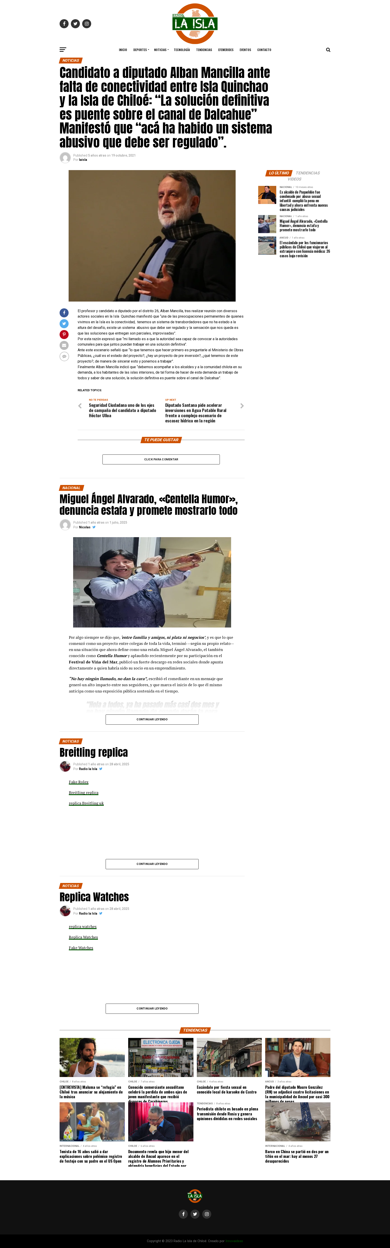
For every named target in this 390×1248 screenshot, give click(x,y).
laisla (83, 160)
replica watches (83, 926)
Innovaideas (234, 1241)
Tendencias (204, 49)
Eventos (245, 49)
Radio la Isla (88, 769)
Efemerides (225, 49)
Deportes (140, 49)
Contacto (264, 49)
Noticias (160, 49)
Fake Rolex (78, 781)
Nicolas (85, 527)
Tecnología (182, 49)
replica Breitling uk (86, 803)
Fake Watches (81, 947)
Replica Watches (83, 937)
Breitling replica (83, 792)
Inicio (123, 49)
